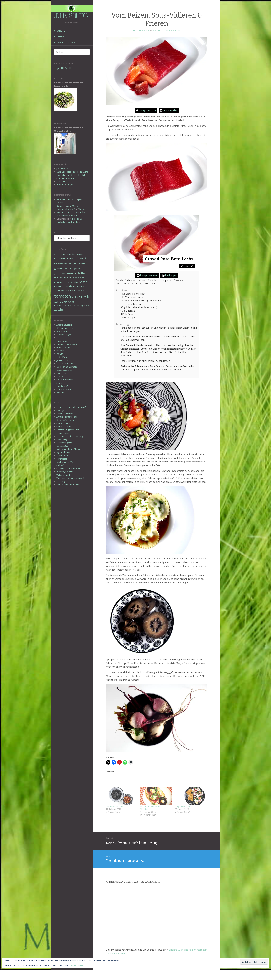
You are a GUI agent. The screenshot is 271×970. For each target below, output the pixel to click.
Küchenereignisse (64, 442)
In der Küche (62, 357)
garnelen (59, 268)
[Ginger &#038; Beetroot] (190, 796)
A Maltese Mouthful (65, 413)
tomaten (62, 296)
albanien (57, 254)
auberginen (66, 254)
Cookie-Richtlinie (76, 965)
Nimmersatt (61, 458)
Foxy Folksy (61, 439)
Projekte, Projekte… (65, 471)
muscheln (58, 282)
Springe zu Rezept (147, 110)
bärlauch (67, 258)
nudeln (66, 283)
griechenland (59, 273)
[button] (182, 266)
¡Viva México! (62, 168)
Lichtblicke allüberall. (115, 806)
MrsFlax (60, 212)
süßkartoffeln (78, 290)
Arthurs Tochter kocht (66, 416)
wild (75, 305)
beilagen (58, 258)
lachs (71, 277)
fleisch (82, 263)
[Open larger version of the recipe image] (156, 243)
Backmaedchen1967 (65, 199)
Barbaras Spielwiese (65, 420)
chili (73, 259)
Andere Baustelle (64, 324)
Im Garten (61, 353)
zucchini (59, 309)
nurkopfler (61, 465)
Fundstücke (61, 341)
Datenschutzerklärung (65, 43)
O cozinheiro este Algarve (68, 468)
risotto (72, 286)
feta (69, 264)
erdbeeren (62, 263)
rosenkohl (81, 286)
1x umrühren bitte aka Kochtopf (71, 407)
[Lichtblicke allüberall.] (121, 796)
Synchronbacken (63, 389)
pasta (83, 282)
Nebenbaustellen (64, 370)
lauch (82, 278)
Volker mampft (63, 475)
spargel (59, 290)
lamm (77, 278)
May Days (61, 181)
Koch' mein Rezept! (65, 363)
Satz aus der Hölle (64, 379)
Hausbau (60, 350)
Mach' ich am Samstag (66, 366)
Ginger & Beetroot (183, 806)
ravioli (57, 286)
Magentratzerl (62, 446)
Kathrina (60, 206)
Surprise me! (62, 386)
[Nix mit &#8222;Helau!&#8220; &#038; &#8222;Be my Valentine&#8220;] (156, 796)
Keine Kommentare (172, 31)
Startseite (59, 31)
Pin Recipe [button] (170, 275)
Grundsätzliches (63, 347)
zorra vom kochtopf (65, 209)
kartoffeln (80, 273)
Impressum (59, 37)
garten (69, 268)
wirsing (80, 305)
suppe (68, 290)
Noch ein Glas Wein (65, 462)
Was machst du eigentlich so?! (70, 478)
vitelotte (57, 302)
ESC (58, 337)
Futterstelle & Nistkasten (67, 344)
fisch (75, 263)
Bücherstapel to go (65, 328)
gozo (84, 268)
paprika (73, 282)
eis (55, 263)
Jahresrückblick (63, 360)
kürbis (64, 277)
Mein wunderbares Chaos (68, 449)
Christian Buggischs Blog (67, 429)
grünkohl (69, 273)
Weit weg (60, 392)
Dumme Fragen (63, 334)
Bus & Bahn (61, 331)
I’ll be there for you (65, 184)
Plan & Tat (61, 373)
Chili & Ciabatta (63, 423)
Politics (59, 376)
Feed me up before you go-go (70, 436)
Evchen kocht (62, 433)
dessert (81, 258)
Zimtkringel (61, 481)
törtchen (75, 297)
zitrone (86, 306)
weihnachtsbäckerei (63, 305)
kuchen (57, 277)
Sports (59, 383)
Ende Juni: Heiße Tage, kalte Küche (72, 171)
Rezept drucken (170, 110)
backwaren (77, 254)
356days (60, 410)
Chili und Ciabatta (64, 426)
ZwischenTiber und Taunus (68, 484)
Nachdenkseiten (63, 455)
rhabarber (64, 286)
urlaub (84, 296)
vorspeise (68, 302)
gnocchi (77, 268)
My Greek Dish (63, 452)
